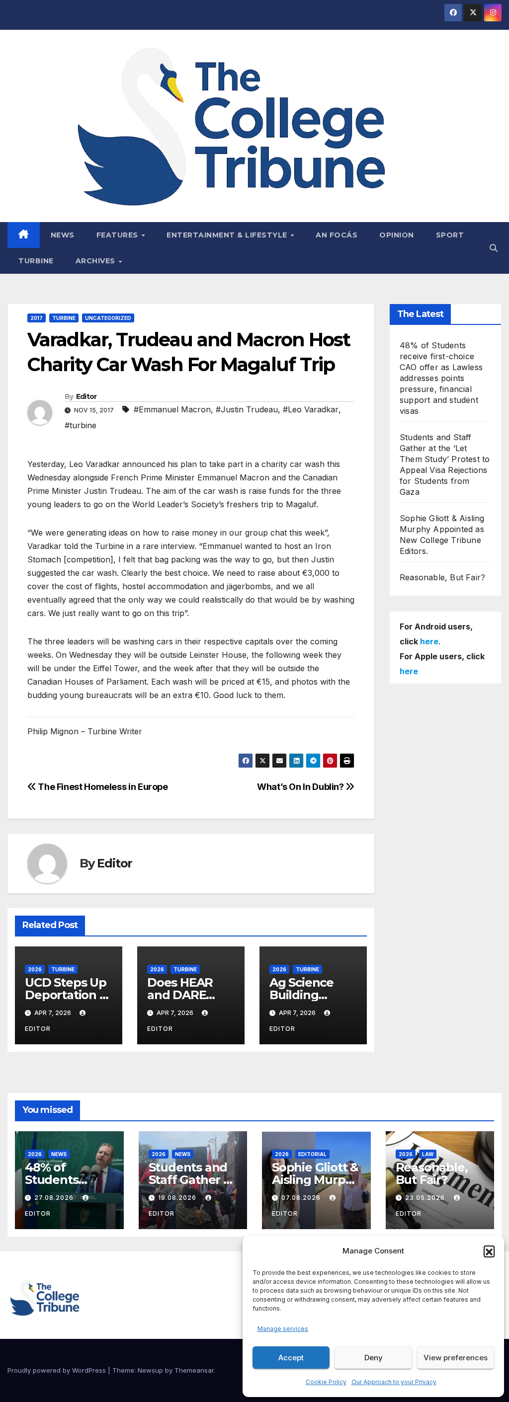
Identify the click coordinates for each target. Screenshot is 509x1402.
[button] (489, 1251)
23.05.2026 (426, 1197)
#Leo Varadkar (311, 409)
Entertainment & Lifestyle (228, 235)
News (63, 235)
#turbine (80, 425)
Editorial (312, 1154)
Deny (373, 1357)
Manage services (282, 1328)
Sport (450, 235)
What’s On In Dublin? (301, 786)
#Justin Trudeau (247, 409)
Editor (86, 396)
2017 (36, 318)
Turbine (36, 260)
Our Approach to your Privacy (393, 1382)
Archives (97, 260)
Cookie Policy (326, 1382)
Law (427, 1154)
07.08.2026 (302, 1197)
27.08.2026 (55, 1197)
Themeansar (194, 1370)
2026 (35, 969)
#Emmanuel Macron (172, 409)
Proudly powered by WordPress (57, 1370)
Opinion (396, 235)
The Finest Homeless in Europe (102, 786)
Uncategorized (108, 318)
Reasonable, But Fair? (442, 577)
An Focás (336, 235)
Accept (291, 1357)
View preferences (456, 1357)
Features (118, 235)
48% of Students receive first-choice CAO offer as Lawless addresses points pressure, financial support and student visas (441, 378)
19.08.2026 (178, 1197)
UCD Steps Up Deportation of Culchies (68, 994)
